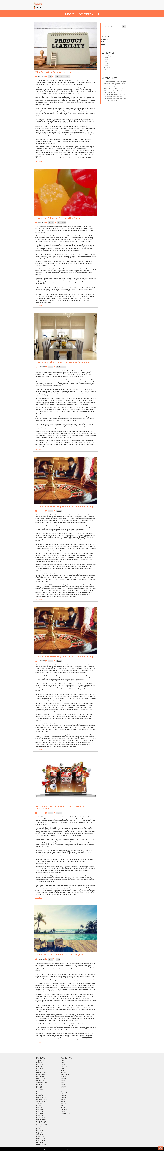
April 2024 (39, 1113)
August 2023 (40, 1127)
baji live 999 (77, 835)
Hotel (58, 959)
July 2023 (39, 1129)
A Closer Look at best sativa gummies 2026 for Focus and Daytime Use (116, 88)
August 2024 (40, 1105)
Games (106, 65)
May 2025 (39, 1088)
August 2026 (40, 1061)
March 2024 (40, 1115)
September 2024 (41, 1103)
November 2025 (41, 1078)
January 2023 (40, 1140)
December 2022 (41, 1142)
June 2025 (39, 1086)
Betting (63, 1063)
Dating (63, 1070)
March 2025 (40, 1092)
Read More (38, 161)
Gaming (63, 1086)
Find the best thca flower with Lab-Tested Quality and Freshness (115, 96)
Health (106, 69)
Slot (102, 41)
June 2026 (39, 1065)
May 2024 (39, 1111)
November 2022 (41, 1144)
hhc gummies (62, 222)
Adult (62, 1061)
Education (64, 1072)
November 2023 (41, 1121)
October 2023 (40, 1123)
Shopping (107, 67)
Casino (50, 511)
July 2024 (39, 1107)
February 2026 (41, 1072)
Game (62, 1082)
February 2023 (41, 1138)
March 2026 (40, 1070)
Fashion (106, 63)
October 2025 (40, 1080)
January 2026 (40, 1074)
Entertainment (65, 1074)
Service (51, 367)
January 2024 (40, 1117)
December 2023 (41, 1119)
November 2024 (41, 1100)
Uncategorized (65, 1113)
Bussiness (64, 1066)
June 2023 (39, 1131)
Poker (62, 1094)
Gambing (63, 1078)
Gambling (64, 1080)
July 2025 (39, 1084)
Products (51, 222)
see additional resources (47, 404)
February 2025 (41, 1094)
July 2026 (39, 1063)
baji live (59, 813)
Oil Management (66, 1092)
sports (63, 1107)
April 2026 (39, 1068)
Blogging (106, 60)
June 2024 (39, 1109)
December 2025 (41, 1076)
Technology (107, 56)
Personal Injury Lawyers (62, 76)
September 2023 (41, 1125)
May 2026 (39, 1066)
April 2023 (39, 1135)
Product (63, 1096)
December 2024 (41, 1098)
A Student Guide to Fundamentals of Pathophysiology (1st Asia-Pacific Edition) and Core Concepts (115, 83)
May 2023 (39, 1133)
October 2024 (40, 1101)
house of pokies (80, 592)
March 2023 (40, 1137)
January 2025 (40, 1096)
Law (50, 76)
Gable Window (61, 367)
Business (106, 62)
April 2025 (39, 1090)
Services (63, 1101)
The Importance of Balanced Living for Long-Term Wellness (115, 100)
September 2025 (41, 1082)
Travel (50, 959)
